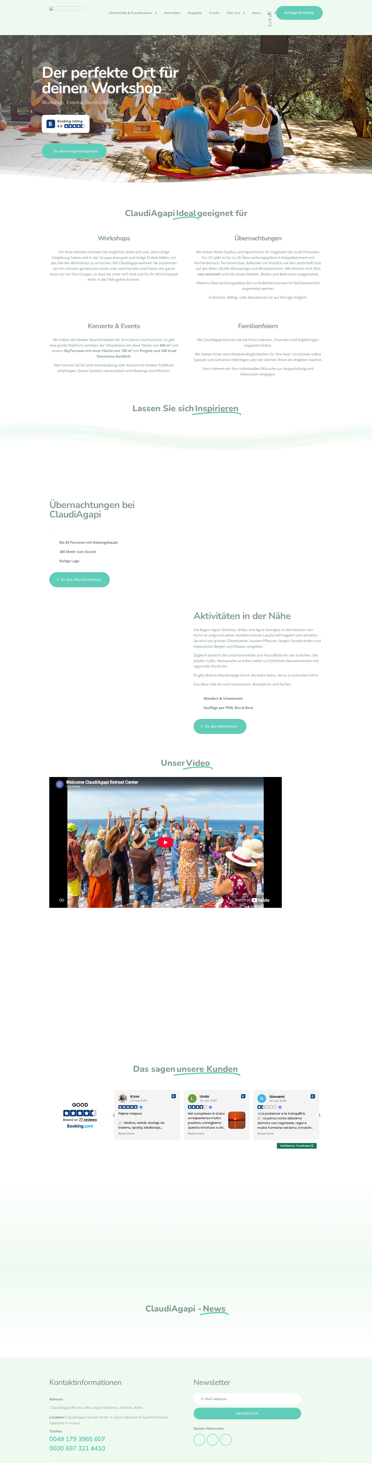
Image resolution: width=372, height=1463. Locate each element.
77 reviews (88, 1119)
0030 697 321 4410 (77, 1448)
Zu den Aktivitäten (221, 726)
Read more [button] (126, 1134)
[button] (66, 124)
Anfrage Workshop (299, 13)
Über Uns (233, 13)
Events (214, 13)
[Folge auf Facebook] (199, 1440)
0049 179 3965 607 (77, 1439)
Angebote (195, 13)
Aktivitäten (172, 13)
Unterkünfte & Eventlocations (130, 13)
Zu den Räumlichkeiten (81, 579)
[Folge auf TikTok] (226, 1440)
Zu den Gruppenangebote (76, 151)
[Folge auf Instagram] (213, 1440)
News (256, 13)
